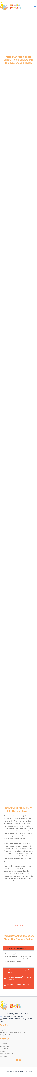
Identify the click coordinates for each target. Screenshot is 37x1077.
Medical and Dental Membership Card (13, 1032)
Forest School (5, 1035)
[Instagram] (20, 1060)
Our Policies (4, 1049)
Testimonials (4, 1046)
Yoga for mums (5, 1030)
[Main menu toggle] (35, 6)
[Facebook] (17, 1060)
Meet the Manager (6, 1054)
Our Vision (3, 1044)
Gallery (2, 1051)
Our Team (3, 1056)
